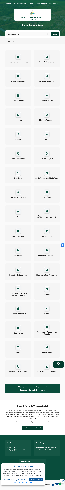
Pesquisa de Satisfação (20, 3)
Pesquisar (54, 34)
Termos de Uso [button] (17, 482)
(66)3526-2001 (12, 447)
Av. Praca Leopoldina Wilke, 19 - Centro (45, 450)
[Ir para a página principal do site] (32, 14)
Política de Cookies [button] (27, 482)
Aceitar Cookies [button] (22, 479)
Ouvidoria (31, 3)
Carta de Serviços (42, 3)
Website (8, 3)
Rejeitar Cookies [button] (9, 479)
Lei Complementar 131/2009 (32, 428)
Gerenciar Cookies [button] (36, 479)
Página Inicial (10, 41)
